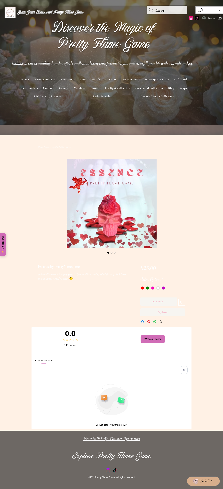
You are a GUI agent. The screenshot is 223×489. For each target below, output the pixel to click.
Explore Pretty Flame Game (111, 456)
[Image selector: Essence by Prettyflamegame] (108, 252)
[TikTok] (197, 17)
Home (40, 146)
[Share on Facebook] (142, 322)
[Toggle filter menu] (184, 370)
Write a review (152, 339)
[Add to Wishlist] (181, 302)
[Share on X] (161, 322)
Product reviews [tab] (43, 360)
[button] (220, 17)
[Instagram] (191, 17)
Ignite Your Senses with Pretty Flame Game (50, 12)
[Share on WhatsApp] (155, 322)
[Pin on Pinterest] (149, 322)
